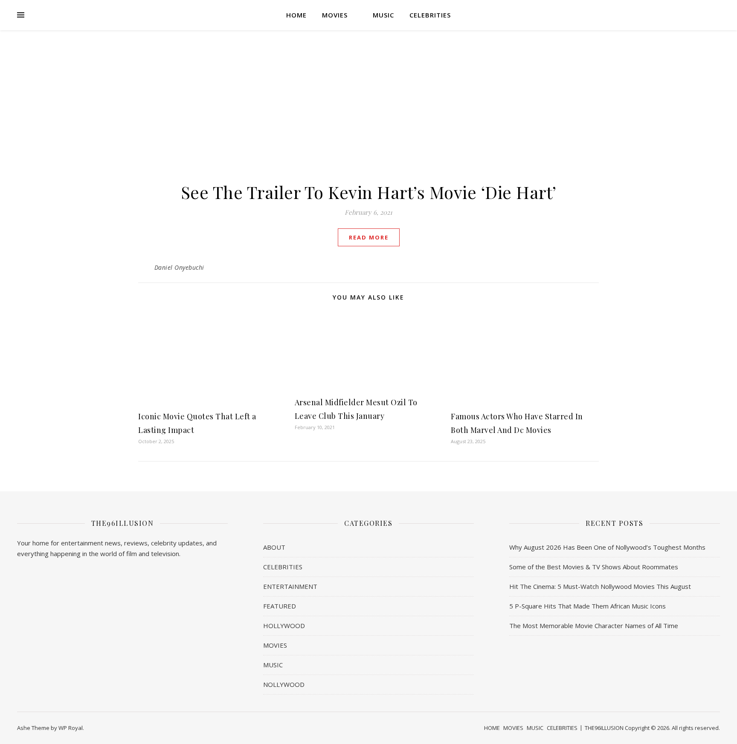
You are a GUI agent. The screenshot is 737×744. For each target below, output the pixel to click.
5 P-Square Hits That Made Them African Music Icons (587, 606)
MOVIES (335, 15)
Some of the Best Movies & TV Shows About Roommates (593, 566)
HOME (296, 15)
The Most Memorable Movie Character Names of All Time (593, 625)
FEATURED (279, 606)
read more (369, 237)
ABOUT (274, 547)
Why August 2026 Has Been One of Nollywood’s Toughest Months (607, 547)
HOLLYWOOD (284, 625)
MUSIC (383, 15)
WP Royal (70, 728)
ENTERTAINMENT (290, 586)
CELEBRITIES (430, 15)
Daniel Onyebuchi (179, 267)
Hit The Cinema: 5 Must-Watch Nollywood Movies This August (600, 586)
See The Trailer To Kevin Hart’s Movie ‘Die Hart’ (369, 192)
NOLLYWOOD (284, 684)
